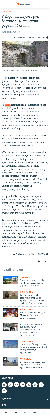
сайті (8, 105)
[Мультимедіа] (16, 412)
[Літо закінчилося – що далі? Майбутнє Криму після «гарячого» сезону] (10, 312)
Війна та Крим (26, 292)
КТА (25, 413)
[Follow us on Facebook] (4, 384)
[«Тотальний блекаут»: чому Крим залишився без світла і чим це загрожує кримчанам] (10, 344)
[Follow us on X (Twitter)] (10, 384)
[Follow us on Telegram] (22, 384)
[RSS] (34, 384)
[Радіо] (6, 412)
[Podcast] (41, 384)
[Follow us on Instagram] (28, 384)
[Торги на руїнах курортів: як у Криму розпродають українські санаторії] (10, 280)
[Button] (19, 38)
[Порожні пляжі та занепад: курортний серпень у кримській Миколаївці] (10, 361)
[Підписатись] (4, 390)
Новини (6, 11)
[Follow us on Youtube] (16, 384)
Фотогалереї (25, 359)
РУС (34, 413)
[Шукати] (44, 412)
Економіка (25, 277)
